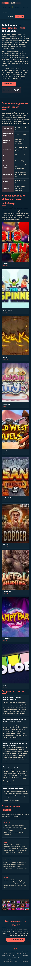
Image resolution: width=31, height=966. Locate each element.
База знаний (19, 10)
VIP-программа (24, 7)
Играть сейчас (9, 83)
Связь (4, 10)
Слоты (17, 7)
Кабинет (10, 16)
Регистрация (19, 16)
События (5, 12)
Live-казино (10, 10)
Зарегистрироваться (16, 939)
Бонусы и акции (8, 7)
